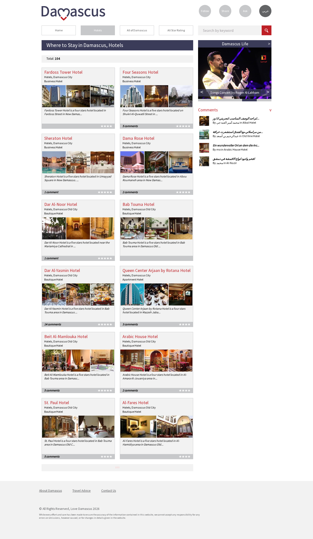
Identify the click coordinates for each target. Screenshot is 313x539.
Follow (205, 11)
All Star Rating (176, 30)
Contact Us (108, 491)
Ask (245, 11)
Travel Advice (81, 491)
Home (59, 30)
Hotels (98, 30)
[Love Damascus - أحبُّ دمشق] (73, 19)
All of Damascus (137, 30)
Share (225, 11)
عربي (265, 11)
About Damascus (50, 491)
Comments (208, 110)
